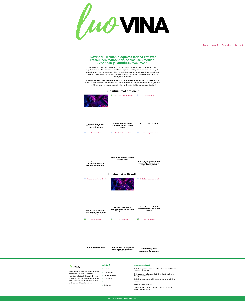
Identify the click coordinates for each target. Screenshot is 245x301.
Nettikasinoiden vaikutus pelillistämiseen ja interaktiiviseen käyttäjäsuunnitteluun (96, 125)
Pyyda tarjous (226, 45)
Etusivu (205, 45)
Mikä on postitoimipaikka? (149, 124)
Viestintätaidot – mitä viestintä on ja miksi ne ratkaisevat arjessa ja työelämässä (122, 249)
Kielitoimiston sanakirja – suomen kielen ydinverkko (122, 158)
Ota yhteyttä (239, 45)
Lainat (214, 45)
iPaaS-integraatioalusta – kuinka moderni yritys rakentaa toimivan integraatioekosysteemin (149, 162)
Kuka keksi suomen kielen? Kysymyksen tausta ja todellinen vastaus (122, 125)
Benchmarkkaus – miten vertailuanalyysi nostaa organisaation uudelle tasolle (96, 163)
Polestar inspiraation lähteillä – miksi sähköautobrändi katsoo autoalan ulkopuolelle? (96, 212)
